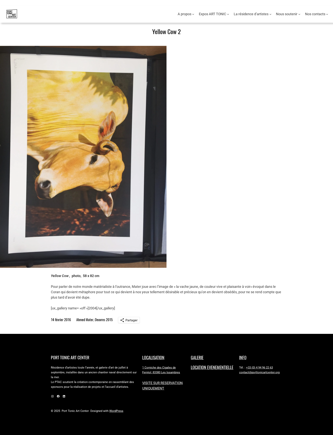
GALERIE (197, 357)
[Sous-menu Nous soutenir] (299, 14)
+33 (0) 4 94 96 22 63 (259, 367)
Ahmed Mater (84, 319)
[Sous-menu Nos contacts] (327, 14)
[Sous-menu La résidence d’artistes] (270, 14)
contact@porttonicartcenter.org (259, 372)
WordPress (116, 411)
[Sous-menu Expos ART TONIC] (228, 14)
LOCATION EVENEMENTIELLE (212, 367)
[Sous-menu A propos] (193, 14)
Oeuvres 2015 (104, 319)
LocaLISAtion (153, 357)
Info (242, 357)
